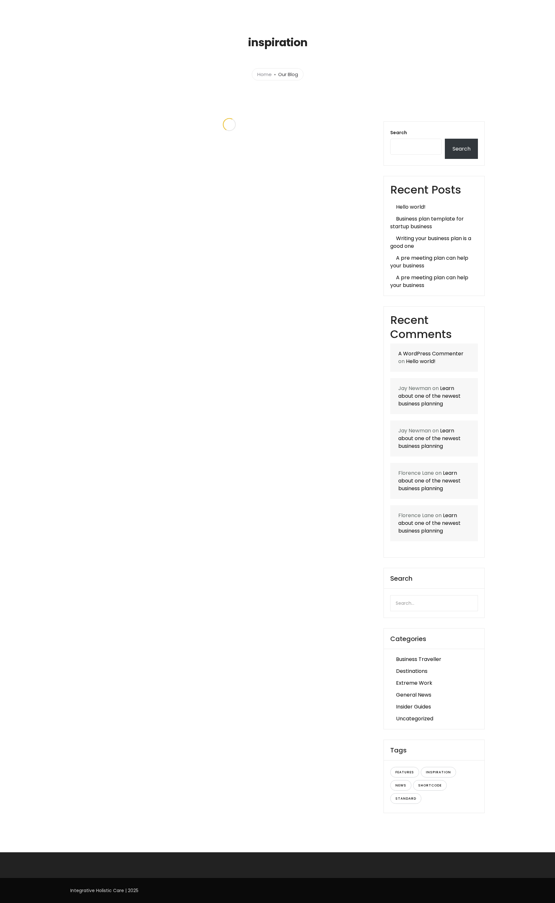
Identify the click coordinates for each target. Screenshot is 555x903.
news (400, 785)
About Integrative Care (245, 9)
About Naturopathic (339, 9)
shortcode (430, 785)
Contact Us (508, 9)
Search (398, 132)
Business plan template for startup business (427, 222)
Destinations (411, 671)
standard (405, 798)
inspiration (438, 772)
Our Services (294, 9)
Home (204, 9)
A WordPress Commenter (430, 353)
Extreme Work (414, 683)
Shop (479, 9)
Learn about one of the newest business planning (429, 396)
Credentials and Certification (433, 9)
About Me (381, 9)
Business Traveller (418, 659)
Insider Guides (413, 706)
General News (413, 695)
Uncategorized (414, 718)
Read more (156, 286)
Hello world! (411, 207)
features (404, 772)
